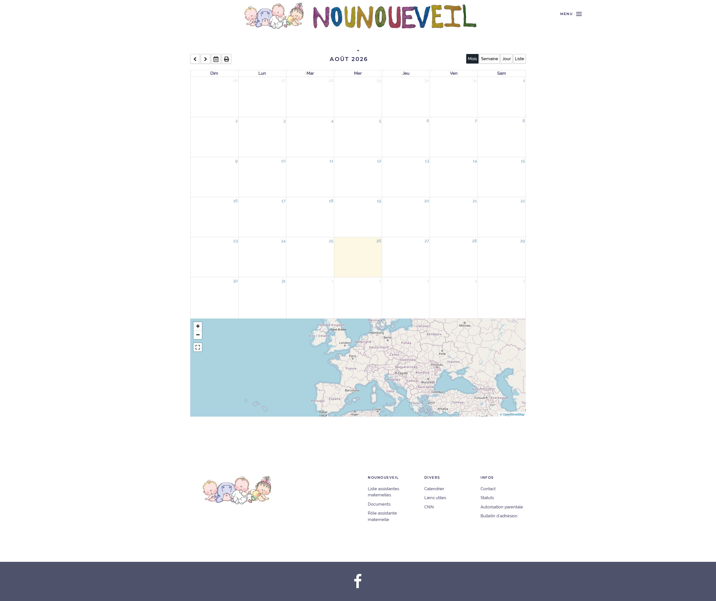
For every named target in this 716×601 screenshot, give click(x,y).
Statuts (487, 497)
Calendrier (434, 488)
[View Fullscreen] (198, 347)
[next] (206, 59)
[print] (227, 59)
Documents (379, 504)
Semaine (489, 58)
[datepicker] (216, 59)
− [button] (198, 334)
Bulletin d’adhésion (499, 515)
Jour (506, 58)
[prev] (195, 59)
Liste (519, 58)
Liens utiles (435, 497)
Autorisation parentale (502, 507)
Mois (472, 58)
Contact (488, 488)
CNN (429, 507)
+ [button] (198, 326)
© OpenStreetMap (512, 414)
